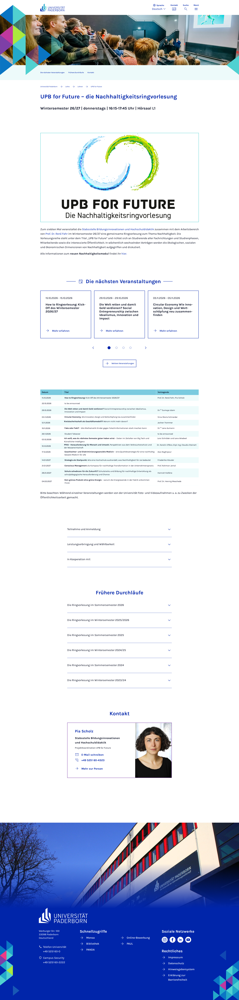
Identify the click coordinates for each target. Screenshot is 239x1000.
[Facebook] (173, 939)
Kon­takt (91, 72)
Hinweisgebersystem (181, 969)
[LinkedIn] (180, 939)
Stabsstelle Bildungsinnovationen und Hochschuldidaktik (118, 229)
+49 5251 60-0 (51, 951)
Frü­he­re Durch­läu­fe (76, 72)
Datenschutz (176, 963)
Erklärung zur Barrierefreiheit (177, 977)
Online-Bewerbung (138, 937)
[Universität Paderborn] (119, 915)
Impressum (175, 957)
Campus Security (53, 957)
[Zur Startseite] (52, 7)
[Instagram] (165, 939)
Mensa (90, 937)
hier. (124, 253)
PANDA (90, 949)
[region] (118, 72)
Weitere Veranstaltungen (123, 363)
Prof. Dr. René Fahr (56, 233)
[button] (160, 7)
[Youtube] (188, 939)
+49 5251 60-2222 (54, 962)
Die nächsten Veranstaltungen (52, 72)
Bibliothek (92, 943)
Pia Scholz (84, 731)
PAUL (130, 943)
